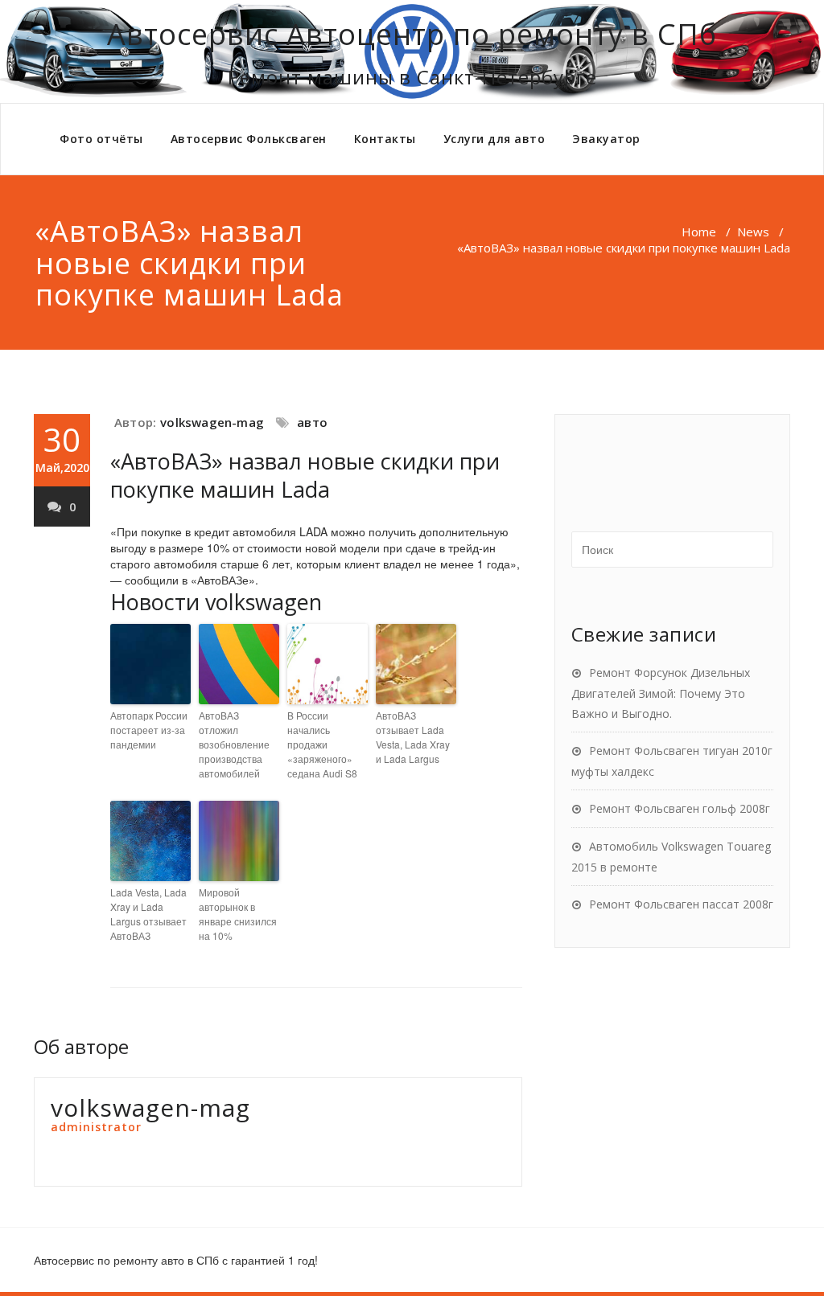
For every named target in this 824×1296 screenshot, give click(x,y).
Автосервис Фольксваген (249, 138)
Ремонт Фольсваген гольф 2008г (679, 808)
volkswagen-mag (212, 422)
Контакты (385, 138)
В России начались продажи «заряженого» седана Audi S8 (322, 744)
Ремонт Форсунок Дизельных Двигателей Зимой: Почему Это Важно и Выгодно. (660, 693)
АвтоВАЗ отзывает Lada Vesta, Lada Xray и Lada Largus (413, 736)
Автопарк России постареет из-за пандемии (148, 729)
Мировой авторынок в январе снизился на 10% (238, 913)
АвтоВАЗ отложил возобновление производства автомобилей (234, 744)
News (753, 232)
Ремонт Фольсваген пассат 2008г (681, 904)
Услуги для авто (494, 138)
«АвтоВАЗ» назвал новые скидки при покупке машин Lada (305, 475)
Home (699, 232)
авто (312, 422)
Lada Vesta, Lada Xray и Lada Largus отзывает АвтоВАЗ (148, 913)
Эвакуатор (606, 138)
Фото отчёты (101, 138)
